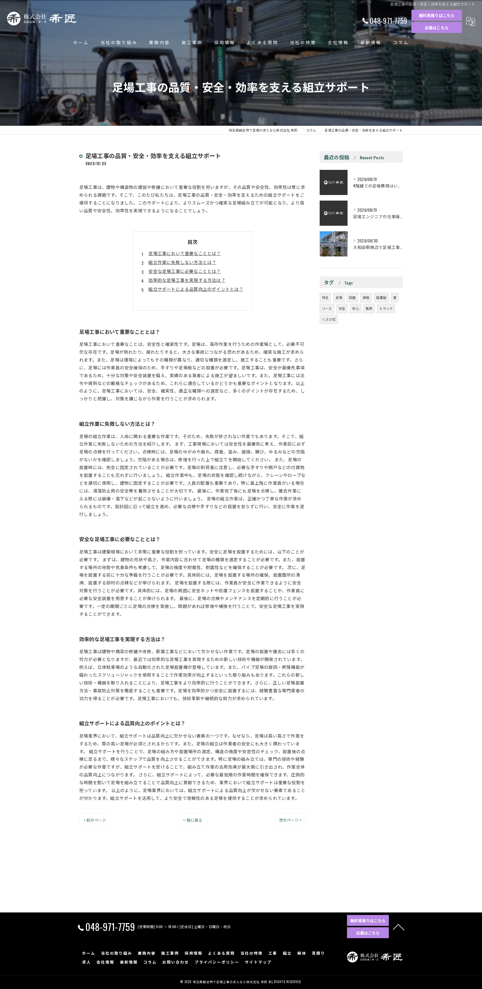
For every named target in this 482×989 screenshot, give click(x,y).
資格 (366, 297)
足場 (339, 297)
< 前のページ (95, 820)
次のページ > (290, 820)
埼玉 (325, 297)
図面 (352, 297)
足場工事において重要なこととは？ (184, 253)
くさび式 (329, 319)
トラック (386, 308)
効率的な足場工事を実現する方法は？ (186, 280)
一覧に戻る (192, 820)
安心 (355, 308)
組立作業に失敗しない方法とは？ (182, 262)
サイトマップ (258, 962)
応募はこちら (437, 27)
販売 (369, 308)
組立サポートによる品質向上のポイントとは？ (195, 289)
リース (327, 308)
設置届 (381, 297)
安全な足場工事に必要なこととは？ (184, 271)
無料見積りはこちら (437, 15)
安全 (342, 308)
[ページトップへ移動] (398, 926)
